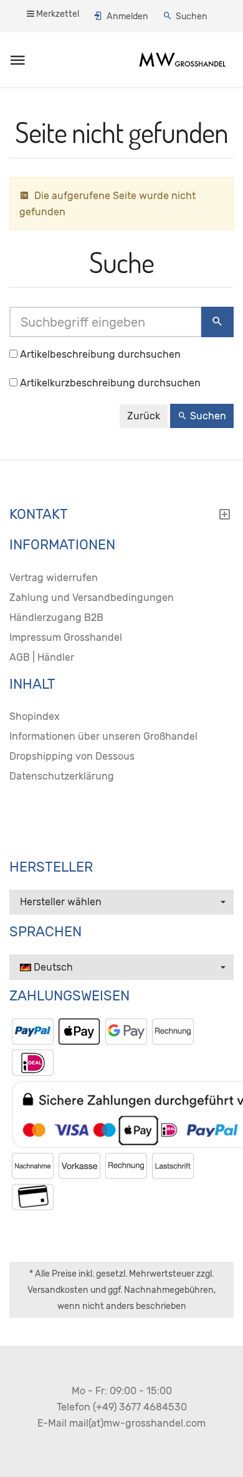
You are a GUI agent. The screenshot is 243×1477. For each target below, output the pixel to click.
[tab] (121, 517)
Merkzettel (56, 14)
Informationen (62, 545)
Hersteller (51, 867)
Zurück (143, 416)
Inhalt (32, 684)
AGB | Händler (41, 657)
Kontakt (38, 514)
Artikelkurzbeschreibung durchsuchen (110, 383)
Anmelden (127, 16)
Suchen (191, 16)
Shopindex (34, 716)
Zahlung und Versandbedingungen (91, 597)
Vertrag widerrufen (53, 578)
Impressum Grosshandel (65, 637)
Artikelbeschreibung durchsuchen (100, 354)
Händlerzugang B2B (56, 617)
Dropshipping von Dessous (72, 756)
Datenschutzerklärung (61, 776)
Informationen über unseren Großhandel (103, 736)
